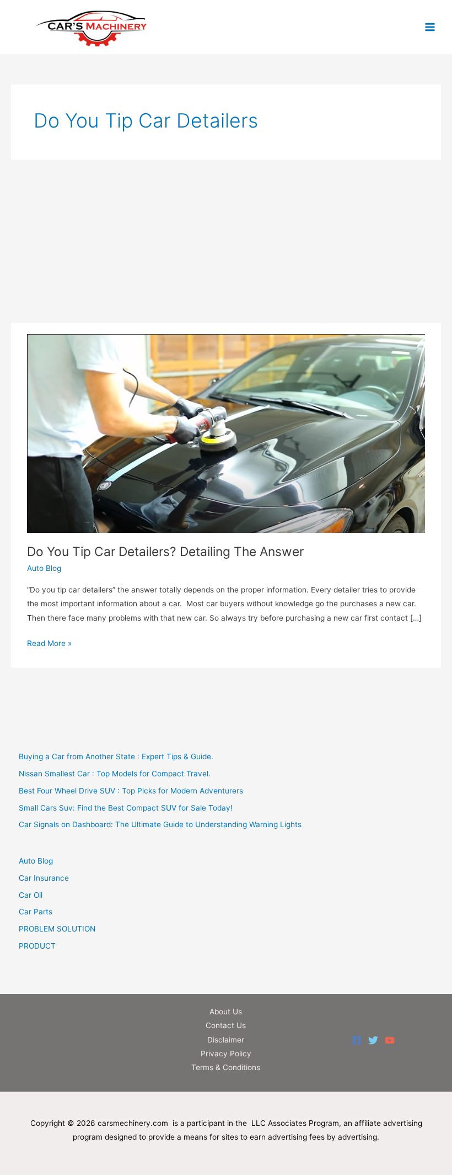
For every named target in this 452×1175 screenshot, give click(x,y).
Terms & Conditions (225, 1067)
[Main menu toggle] (430, 27)
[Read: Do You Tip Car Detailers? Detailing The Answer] (225, 432)
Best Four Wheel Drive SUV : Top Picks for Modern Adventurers (131, 790)
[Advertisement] (226, 241)
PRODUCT (37, 945)
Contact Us (226, 1025)
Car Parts (35, 911)
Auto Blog (44, 568)
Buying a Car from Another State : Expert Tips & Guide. (116, 756)
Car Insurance (44, 878)
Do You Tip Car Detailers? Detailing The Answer (165, 551)
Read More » (49, 644)
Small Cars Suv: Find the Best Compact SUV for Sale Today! (126, 807)
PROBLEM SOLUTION (57, 928)
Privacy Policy (226, 1053)
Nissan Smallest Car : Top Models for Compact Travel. (115, 773)
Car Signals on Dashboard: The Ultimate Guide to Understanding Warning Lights (160, 824)
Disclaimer (225, 1039)
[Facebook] (357, 1040)
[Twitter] (373, 1040)
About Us (225, 1011)
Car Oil (30, 895)
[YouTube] (390, 1040)
